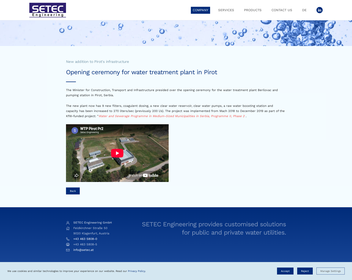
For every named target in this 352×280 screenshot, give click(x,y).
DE (304, 10)
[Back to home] (47, 10)
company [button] (200, 10)
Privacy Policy (136, 271)
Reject (305, 271)
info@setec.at (83, 250)
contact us (282, 10)
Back (73, 190)
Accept (285, 271)
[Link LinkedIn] (319, 10)
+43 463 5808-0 (85, 239)
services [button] (226, 10)
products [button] (253, 10)
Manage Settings (330, 271)
